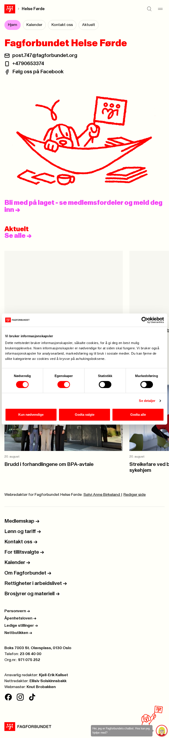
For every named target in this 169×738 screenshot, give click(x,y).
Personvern (17, 611)
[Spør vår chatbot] (162, 731)
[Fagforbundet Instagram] (20, 697)
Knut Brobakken (41, 687)
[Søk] (149, 8)
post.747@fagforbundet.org (44, 55)
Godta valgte (84, 414)
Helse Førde (33, 9)
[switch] (63, 384)
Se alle (18, 236)
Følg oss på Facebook (38, 71)
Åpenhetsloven (20, 618)
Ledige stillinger (21, 626)
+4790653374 (28, 63)
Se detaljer (147, 401)
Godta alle (138, 414)
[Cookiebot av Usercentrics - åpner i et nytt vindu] (144, 320)
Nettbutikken (18, 633)
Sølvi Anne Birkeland (102, 495)
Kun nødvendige (31, 414)
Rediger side (134, 495)
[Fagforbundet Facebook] (8, 697)
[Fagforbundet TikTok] (32, 697)
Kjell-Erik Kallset (53, 675)
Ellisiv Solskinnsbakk (47, 681)
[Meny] (160, 8)
